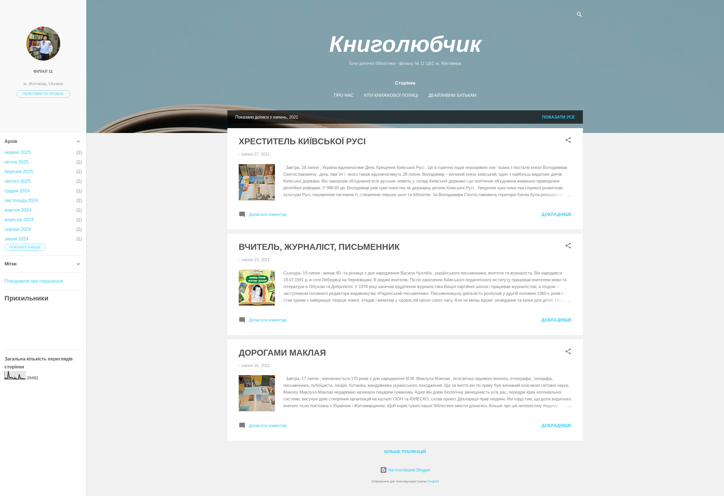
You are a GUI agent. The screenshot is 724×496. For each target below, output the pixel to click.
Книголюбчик (405, 44)
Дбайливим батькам (452, 95)
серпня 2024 (18, 229)
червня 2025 (18, 152)
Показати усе (558, 117)
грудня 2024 (17, 190)
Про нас (344, 95)
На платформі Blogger (408, 469)
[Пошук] (579, 15)
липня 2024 (17, 239)
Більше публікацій (405, 451)
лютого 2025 (18, 181)
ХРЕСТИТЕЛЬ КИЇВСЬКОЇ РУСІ (302, 141)
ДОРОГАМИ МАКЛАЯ (282, 352)
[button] (568, 141)
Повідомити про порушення (34, 281)
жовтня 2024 (18, 210)
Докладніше (557, 214)
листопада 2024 (21, 200)
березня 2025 (19, 171)
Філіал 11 (43, 71)
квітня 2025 (17, 162)
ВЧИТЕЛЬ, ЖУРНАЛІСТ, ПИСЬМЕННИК (319, 247)
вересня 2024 (19, 219)
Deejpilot (433, 481)
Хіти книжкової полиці (391, 95)
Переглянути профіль (43, 94)
